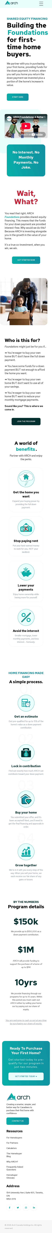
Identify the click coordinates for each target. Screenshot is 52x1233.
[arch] (11, 2)
